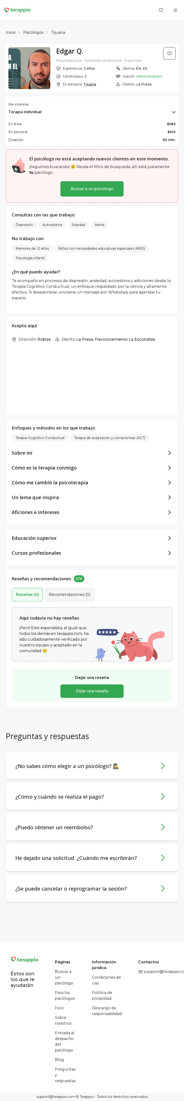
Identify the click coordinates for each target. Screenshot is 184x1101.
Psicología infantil (30, 258)
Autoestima (52, 225)
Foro (59, 1008)
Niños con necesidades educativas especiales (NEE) (101, 248)
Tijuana (58, 32)
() (27, 594)
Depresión (24, 225)
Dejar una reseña (92, 691)
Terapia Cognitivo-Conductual (40, 438)
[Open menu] (175, 10)
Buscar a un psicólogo (92, 188)
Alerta (99, 225)
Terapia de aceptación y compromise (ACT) (109, 438)
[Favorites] (161, 10)
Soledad (78, 225)
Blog (59, 1059)
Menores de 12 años (32, 248)
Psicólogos (33, 32)
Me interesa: (18, 104)
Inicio (11, 32)
